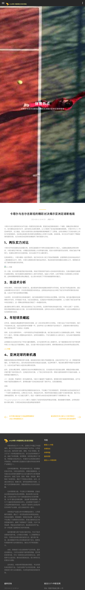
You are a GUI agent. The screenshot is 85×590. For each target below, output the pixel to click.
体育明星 (47, 452)
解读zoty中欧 (48, 445)
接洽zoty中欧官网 (50, 460)
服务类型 (47, 456)
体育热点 (47, 448)
